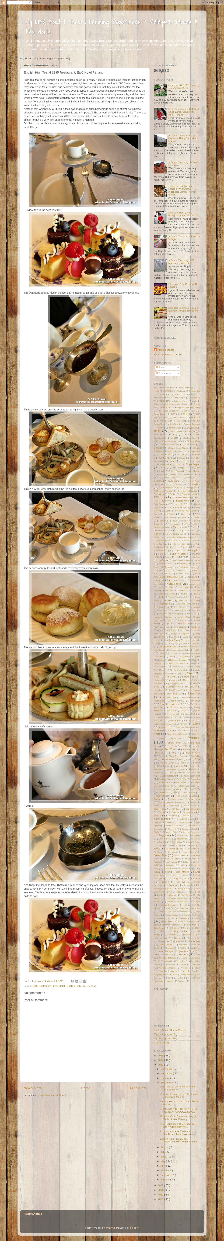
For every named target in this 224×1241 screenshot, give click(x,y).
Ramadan (195, 779)
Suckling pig (172, 862)
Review (163, 792)
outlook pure (176, 721)
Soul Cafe (162, 842)
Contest (178, 464)
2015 (161, 1055)
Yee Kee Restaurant (168, 968)
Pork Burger (164, 766)
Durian (173, 494)
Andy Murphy (180, 398)
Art (195, 401)
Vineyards (183, 945)
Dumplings (159, 494)
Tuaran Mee (191, 925)
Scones (158, 815)
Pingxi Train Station (177, 756)
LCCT (170, 643)
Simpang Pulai (171, 832)
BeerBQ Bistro (179, 417)
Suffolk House (190, 862)
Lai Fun (174, 637)
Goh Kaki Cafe (161, 544)
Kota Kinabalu (180, 627)
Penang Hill (189, 749)
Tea (160, 895)
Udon (190, 931)
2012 (161, 1185)
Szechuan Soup (180, 875)
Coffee (173, 461)
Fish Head (186, 514)
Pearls (162, 738)
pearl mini (196, 734)
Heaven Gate (161, 570)
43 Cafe (168, 391)
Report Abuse (33, 1213)
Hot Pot (161, 587)
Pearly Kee (176, 738)
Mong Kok (189, 677)
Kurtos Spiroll (160, 633)
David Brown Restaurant (183, 474)
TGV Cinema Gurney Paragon (178, 898)
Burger (192, 431)
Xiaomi (168, 961)
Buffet (158, 431)
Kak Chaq (196, 610)
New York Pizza (189, 697)
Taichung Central (192, 878)
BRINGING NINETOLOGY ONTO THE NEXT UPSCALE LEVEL (178, 1110)
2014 (161, 1060)
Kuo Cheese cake (189, 630)
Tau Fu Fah (194, 892)
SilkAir (157, 832)
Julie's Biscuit (164, 610)
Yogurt (197, 968)
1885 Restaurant (42, 986)
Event (167, 511)
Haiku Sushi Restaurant (182, 560)
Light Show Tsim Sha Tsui (189, 643)
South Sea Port (193, 842)
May (163, 1161)
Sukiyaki (169, 865)
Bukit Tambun (176, 431)
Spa (161, 845)
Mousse (174, 680)
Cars (193, 435)
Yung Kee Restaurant (191, 974)
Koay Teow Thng (161, 627)
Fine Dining (170, 514)
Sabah (158, 799)
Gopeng (184, 547)
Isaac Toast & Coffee (180, 597)
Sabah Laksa (176, 799)
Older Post (138, 1088)
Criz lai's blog (161, 1042)
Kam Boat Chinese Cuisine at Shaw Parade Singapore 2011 (183, 311)
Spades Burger (175, 845)
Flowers (183, 517)
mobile (157, 677)
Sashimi (163, 812)
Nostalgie (171, 711)
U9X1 (187, 928)
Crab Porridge (178, 468)
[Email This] (72, 981)
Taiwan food (190, 885)
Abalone (180, 391)
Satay (175, 812)
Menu (162, 670)
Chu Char (165, 458)
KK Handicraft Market (187, 624)
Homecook (159, 580)
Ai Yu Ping (177, 394)
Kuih (160, 630)
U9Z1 (197, 928)
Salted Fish (159, 806)
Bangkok (167, 407)
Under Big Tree (189, 935)
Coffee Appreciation (192, 461)
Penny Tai (175, 753)
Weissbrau (169, 954)
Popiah (197, 763)
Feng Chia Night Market (186, 511)
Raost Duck (165, 782)
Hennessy (180, 570)
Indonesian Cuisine (167, 594)
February (166, 1175)
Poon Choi (185, 763)
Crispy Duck (195, 468)
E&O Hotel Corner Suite (182, 497)
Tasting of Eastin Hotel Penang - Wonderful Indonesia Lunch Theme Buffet (181, 190)
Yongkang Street (161, 974)
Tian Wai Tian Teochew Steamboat (175, 912)
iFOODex (169, 590)
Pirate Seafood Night (172, 759)
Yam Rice (196, 964)
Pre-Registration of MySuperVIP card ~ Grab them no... (177, 1125)
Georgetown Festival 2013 (166, 541)
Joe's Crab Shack (162, 607)
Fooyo (175, 521)
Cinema (182, 458)
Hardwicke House (187, 567)
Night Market (178, 701)
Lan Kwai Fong (171, 640)
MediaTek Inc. (178, 667)
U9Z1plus (177, 931)
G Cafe (178, 531)
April (163, 1165)
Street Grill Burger (172, 859)
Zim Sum (182, 981)
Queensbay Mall (192, 776)
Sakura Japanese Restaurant (172, 802)
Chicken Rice (166, 454)
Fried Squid (191, 524)
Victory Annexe (166, 944)
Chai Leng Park (190, 438)
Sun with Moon (170, 868)
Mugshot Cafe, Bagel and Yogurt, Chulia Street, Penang (178, 1118)
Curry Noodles (194, 471)
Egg (188, 504)
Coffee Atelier (164, 464)
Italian (169, 600)
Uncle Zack (171, 935)
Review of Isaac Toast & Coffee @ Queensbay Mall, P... (179, 1095)
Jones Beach (180, 607)
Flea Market (169, 517)
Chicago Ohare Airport (178, 448)
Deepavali (191, 478)
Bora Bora (174, 424)
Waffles (183, 948)
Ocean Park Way (162, 717)
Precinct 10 (159, 773)
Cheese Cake (193, 441)
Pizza (197, 759)
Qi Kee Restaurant (169, 776)
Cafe (173, 434)
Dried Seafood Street (187, 491)
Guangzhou (193, 550)
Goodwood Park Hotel (164, 547)
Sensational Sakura (186, 819)
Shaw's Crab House (174, 826)
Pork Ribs (179, 766)
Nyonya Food (173, 714)
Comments (164, 373)
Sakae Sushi (194, 799)
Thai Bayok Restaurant (176, 902)
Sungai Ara (187, 868)
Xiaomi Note (180, 961)
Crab (164, 467)
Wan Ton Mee (166, 951)
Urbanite (178, 938)
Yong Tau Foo (189, 971)
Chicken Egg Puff (193, 451)
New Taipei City (175, 694)
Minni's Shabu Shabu (180, 670)
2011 (161, 1190)
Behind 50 (195, 417)
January (165, 1179)
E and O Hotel (189, 494)
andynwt (110, 1227)
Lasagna (158, 643)
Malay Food (159, 663)
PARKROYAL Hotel (163, 730)
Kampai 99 (192, 614)
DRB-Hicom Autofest (163, 491)
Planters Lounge (167, 763)
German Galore (189, 541)
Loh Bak (174, 653)
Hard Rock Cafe (183, 564)
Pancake (196, 724)
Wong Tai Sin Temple (191, 958)
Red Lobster (181, 783)
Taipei (165, 882)
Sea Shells (173, 816)
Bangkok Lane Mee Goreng (188, 407)
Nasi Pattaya (175, 690)
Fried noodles (174, 524)
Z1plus (180, 978)
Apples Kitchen (182, 401)
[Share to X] (80, 981)
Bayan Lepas (160, 414)
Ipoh (161, 597)
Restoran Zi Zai (192, 789)
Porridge (193, 766)
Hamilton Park (165, 564)
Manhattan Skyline (177, 663)
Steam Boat (161, 855)
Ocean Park (190, 714)
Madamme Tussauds (178, 660)
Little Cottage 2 (189, 647)
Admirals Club (195, 391)
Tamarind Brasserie (163, 888)
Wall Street (195, 948)
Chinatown (195, 454)
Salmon (193, 802)
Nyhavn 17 (185, 711)
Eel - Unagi (176, 504)
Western (184, 954)
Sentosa (158, 822)
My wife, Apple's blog (165, 1038)
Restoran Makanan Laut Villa (167, 789)
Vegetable (163, 941)
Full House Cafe (161, 531)
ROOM (179, 796)
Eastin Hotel (183, 500)
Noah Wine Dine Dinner (179, 707)
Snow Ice (196, 839)
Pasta (157, 733)
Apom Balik (195, 398)
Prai (183, 769)
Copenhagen (193, 464)
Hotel (172, 587)
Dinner (165, 484)
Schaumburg (189, 812)
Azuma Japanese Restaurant (166, 404)
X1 (159, 961)
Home (85, 1088)
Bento (161, 421)
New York (194, 693)
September (167, 1082)
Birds (170, 421)
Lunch (197, 657)
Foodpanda (195, 517)
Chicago (158, 448)
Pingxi (161, 756)
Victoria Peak (194, 941)
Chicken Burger (174, 451)
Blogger (134, 1227)
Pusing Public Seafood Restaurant (185, 773)
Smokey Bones (165, 839)
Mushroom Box (177, 683)
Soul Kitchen (177, 842)
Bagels (186, 404)
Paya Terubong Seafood (177, 734)
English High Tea (76, 986)
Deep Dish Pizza (172, 478)
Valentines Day (193, 938)
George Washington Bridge (182, 537)
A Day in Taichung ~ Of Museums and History (181, 261)
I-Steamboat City (186, 587)
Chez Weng (190, 445)
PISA (188, 759)
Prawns (193, 769)
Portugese (171, 769)
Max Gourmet (160, 667)
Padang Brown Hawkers (164, 724)
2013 (161, 1065)
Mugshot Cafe (189, 680)
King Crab (168, 623)
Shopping (172, 829)
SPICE (157, 849)
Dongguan (192, 488)
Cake (184, 434)
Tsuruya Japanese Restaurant (167, 925)
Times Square (172, 915)
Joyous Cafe (195, 607)
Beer (165, 417)
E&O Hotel (59, 986)
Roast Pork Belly (162, 796)
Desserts (158, 481)
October (165, 1078)
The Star (187, 905)
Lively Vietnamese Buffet (179, 650)
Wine (198, 954)
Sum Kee (182, 865)
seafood (188, 815)
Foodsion (163, 521)
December (167, 1069)
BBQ (173, 414)
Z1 (160, 978)
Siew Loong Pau (189, 829)
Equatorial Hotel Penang (178, 507)
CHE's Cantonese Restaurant (167, 441)
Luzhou (161, 660)
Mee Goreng (194, 667)
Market (193, 663)
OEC (176, 717)
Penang (92, 986)
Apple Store (165, 401)
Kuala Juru (195, 627)
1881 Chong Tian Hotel (164, 388)
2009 (161, 1199)
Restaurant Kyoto (187, 786)
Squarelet (192, 849)
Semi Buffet (161, 819)
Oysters (192, 721)
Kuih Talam (172, 630)
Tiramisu (188, 915)
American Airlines (161, 398)
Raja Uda (182, 779)
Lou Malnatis (184, 657)
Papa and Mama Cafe (186, 727)
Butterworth (160, 434)
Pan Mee (184, 724)
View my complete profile (168, 354)
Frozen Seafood (161, 527)
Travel (197, 918)
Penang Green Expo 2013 (176, 746)
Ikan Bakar (183, 590)
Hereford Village (183, 574)
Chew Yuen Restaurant (169, 445)
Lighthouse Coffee (168, 646)
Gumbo (163, 554)
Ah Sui (162, 394)
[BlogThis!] (76, 981)
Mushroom (159, 683)
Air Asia (191, 394)
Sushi (168, 872)
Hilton (197, 573)
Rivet (175, 792)
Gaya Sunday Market (177, 534)
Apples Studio (166, 349)
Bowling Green (175, 428)
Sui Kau (157, 865)
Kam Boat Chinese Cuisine (170, 614)
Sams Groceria (190, 806)
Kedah (172, 620)
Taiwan (173, 885)
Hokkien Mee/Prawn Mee (171, 577)
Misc (190, 673)
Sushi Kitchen (183, 872)
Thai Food (195, 901)
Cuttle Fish (163, 474)
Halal (198, 560)
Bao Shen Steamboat (169, 411)
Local (162, 653)
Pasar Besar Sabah (187, 731)
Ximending (171, 964)
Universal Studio (161, 938)
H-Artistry (179, 557)
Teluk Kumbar (187, 895)
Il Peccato (196, 590)
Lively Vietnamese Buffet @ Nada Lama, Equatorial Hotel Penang (183, 112)
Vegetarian (178, 941)
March (164, 1170)
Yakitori (183, 964)
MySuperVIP (191, 687)
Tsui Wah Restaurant (187, 922)
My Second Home (172, 687)
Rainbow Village (165, 779)
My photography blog (165, 1034)
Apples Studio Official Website (170, 1030)
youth (175, 974)
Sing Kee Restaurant (191, 832)
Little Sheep (159, 650)
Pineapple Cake (192, 753)
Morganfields (160, 680)
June (164, 1156)
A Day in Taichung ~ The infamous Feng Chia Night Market (182, 138)
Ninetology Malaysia (170, 704)
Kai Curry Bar (181, 610)
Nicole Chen (160, 701)
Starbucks (173, 852)
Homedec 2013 (178, 580)
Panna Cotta (165, 727)
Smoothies (182, 839)
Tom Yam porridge (179, 918)
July (163, 1152)
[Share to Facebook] (84, 981)
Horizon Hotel (194, 584)
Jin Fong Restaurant (186, 604)
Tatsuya (180, 892)
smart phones (194, 835)
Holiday (192, 577)
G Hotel (191, 530)
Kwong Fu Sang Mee (180, 633)
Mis (180, 674)
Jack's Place (194, 600)
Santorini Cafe (160, 809)
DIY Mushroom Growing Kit (171, 488)
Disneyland (195, 484)
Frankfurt (186, 521)
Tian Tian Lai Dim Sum (190, 908)
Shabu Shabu (185, 822)
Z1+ (170, 978)
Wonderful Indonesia (168, 958)
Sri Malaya (159, 852)
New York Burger (169, 697)
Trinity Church (167, 922)
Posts (161, 367)
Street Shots (191, 859)
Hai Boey (162, 560)
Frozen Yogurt (180, 527)
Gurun (167, 557)
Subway (157, 862)
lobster (197, 650)
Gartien (158, 534)
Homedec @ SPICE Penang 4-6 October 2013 (183, 86)
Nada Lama (159, 690)
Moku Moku (172, 677)
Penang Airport (174, 743)
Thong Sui (169, 908)
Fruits (194, 527)
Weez (157, 954)
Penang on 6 (160, 753)
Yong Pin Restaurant (168, 971)
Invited (184, 594)
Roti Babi (192, 796)
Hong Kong (174, 583)
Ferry (156, 514)
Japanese (165, 603)
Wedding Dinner (187, 951)
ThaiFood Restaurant (168, 905)
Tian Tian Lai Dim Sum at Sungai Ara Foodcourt (178, 1088)
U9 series (175, 928)
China (181, 454)
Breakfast (191, 428)
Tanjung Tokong (184, 888)
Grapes (177, 550)
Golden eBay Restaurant (184, 544)
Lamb (186, 637)
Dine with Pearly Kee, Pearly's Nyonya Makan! (181, 214)
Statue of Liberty (189, 852)
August (165, 1147)
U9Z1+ (163, 931)
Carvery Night (160, 438)
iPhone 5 (196, 594)
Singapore (164, 835)
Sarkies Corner (193, 809)
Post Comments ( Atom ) (52, 1095)
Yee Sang (185, 968)
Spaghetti (191, 845)
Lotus (171, 657)
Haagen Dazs (194, 557)
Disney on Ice (179, 484)
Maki (194, 660)
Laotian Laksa (190, 640)
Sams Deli (173, 806)
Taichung (174, 878)
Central (174, 438)
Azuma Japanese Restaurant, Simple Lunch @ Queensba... (177, 1132)
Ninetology (195, 701)
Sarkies (176, 809)
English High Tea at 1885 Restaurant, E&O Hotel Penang (178, 1140)
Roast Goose (189, 792)
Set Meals (170, 822)
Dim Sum (174, 481)
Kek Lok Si (185, 620)
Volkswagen (169, 948)
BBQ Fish (186, 414)
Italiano (181, 600)
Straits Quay (180, 855)
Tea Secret (171, 895)
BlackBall (181, 421)
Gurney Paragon (180, 554)
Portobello (158, 769)
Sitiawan (180, 835)
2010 (161, 1194)
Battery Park (190, 411)
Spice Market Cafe (174, 849)
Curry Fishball (177, 471)
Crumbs (162, 471)
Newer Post (32, 1088)
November (167, 1073)
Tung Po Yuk (160, 928)
